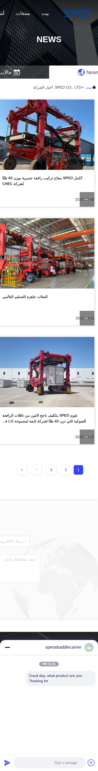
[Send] (7, 762)
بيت (45, 13)
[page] (36, 470)
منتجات (23, 13)
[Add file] (91, 762)
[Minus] (7, 647)
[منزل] (77, 13)
